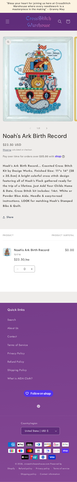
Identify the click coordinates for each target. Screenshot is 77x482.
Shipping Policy (17, 370)
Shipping (7, 149)
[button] (7, 21)
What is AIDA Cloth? (20, 378)
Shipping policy (28, 474)
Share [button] (10, 217)
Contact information (50, 474)
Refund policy (25, 468)
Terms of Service (17, 345)
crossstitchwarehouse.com (37, 463)
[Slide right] (47, 128)
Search (11, 320)
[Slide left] (30, 128)
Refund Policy (15, 362)
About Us (13, 328)
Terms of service (61, 468)
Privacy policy (43, 468)
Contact (12, 336)
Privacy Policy (15, 353)
